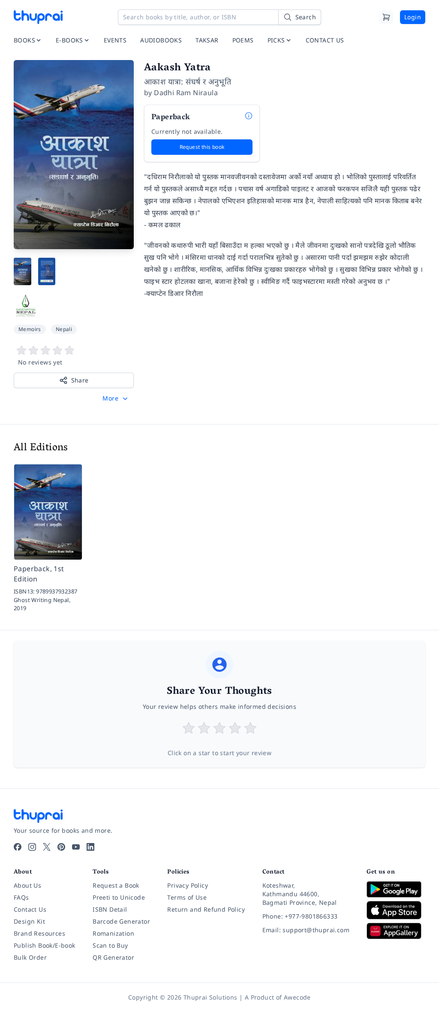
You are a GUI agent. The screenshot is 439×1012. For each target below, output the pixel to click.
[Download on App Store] (396, 910)
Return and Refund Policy (206, 909)
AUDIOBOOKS (161, 40)
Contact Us (30, 909)
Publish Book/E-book (44, 945)
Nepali (64, 329)
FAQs (21, 897)
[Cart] (386, 17)
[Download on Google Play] (396, 889)
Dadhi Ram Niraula (186, 92)
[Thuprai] (38, 17)
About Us (27, 885)
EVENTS (115, 40)
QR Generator (113, 957)
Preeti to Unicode (119, 897)
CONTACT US (325, 40)
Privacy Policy (187, 885)
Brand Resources (39, 933)
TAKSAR (206, 40)
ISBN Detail (110, 909)
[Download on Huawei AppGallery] (396, 931)
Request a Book (116, 885)
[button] (116, 398)
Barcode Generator (121, 921)
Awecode (297, 997)
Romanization (113, 933)
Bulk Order (30, 957)
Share (80, 380)
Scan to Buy (110, 945)
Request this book (202, 147)
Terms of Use (187, 897)
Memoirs (29, 329)
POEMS (243, 40)
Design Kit (29, 921)
